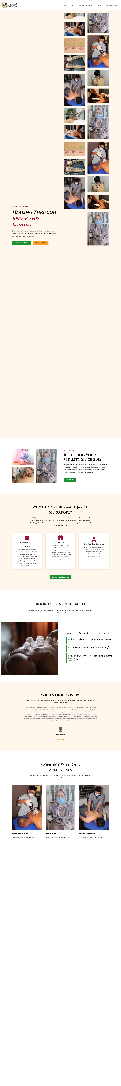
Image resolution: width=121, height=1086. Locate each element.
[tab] (57, 737)
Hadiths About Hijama (85, 5)
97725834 (82, 835)
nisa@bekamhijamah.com (61, 835)
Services (98, 5)
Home (64, 5)
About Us (72, 5)
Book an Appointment (111, 5)
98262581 (49, 835)
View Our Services (40, 243)
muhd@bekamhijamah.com (28, 835)
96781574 (15, 835)
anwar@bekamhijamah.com (95, 835)
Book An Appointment (21, 243)
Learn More (70, 480)
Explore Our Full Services (60, 577)
